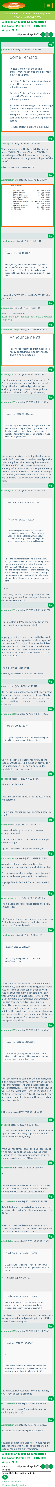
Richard (5, 778)
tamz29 (5, 824)
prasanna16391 (9, 402)
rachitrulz (6, 1167)
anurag (5, 143)
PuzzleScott (8, 1201)
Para (3, 686)
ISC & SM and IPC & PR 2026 (27, 17)
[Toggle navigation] (48, 5)
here (32, 1442)
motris (5, 1124)
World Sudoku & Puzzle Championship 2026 (27, 13)
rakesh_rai (7, 374)
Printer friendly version (14, 1485)
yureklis (5, 49)
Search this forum (11, 1481)
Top (51, 44)
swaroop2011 (8, 858)
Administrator (9, 179)
